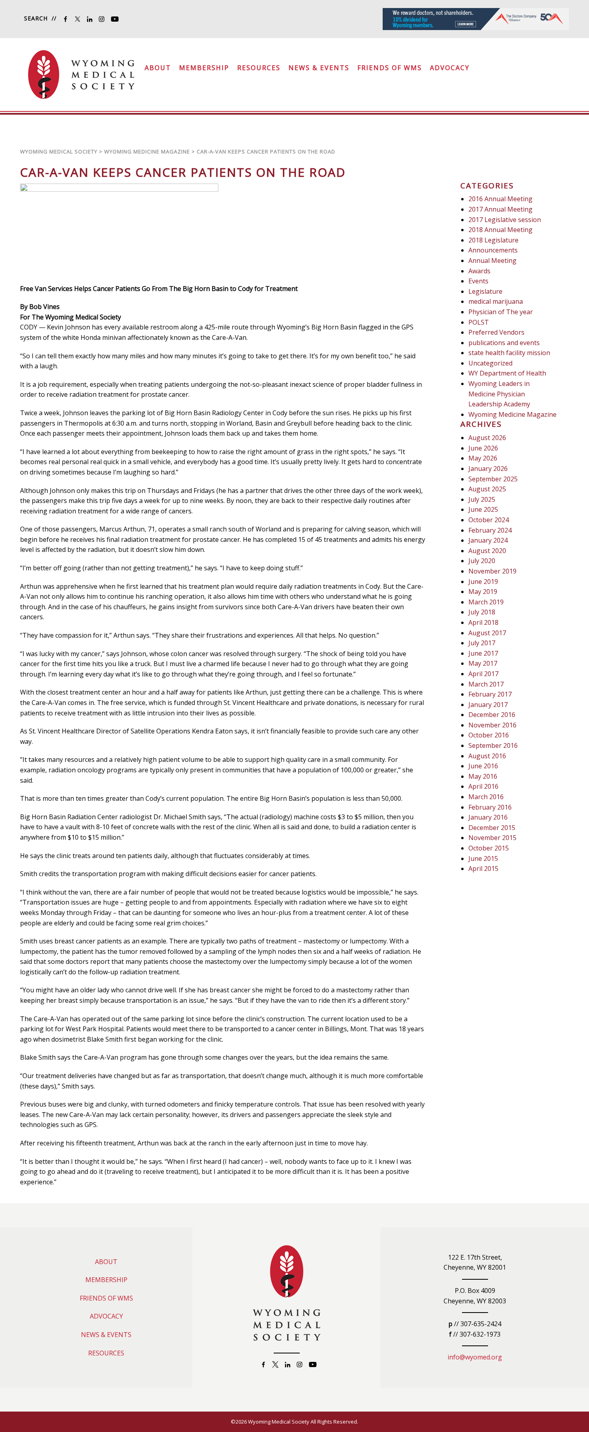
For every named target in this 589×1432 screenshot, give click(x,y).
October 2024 (488, 519)
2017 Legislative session (504, 219)
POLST (478, 322)
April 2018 (483, 622)
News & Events (318, 67)
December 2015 (491, 827)
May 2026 (482, 458)
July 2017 (481, 642)
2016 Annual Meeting (500, 198)
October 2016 (488, 735)
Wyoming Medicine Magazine (512, 414)
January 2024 (488, 540)
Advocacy (450, 67)
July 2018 (481, 612)
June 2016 (483, 765)
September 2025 (493, 479)
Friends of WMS (389, 67)
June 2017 (483, 653)
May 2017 (482, 663)
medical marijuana (495, 301)
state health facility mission (509, 352)
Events (478, 281)
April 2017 (483, 673)
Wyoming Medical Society (81, 74)
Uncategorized (490, 363)
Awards (479, 271)
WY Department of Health (507, 373)
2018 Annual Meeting (500, 229)
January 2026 (488, 468)
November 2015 (492, 837)
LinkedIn (89, 19)
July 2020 (481, 560)
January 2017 (488, 704)
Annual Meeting (492, 260)
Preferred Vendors (496, 332)
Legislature (485, 291)
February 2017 (490, 694)
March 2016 (486, 796)
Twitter (77, 19)
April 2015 (483, 868)
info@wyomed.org (475, 1357)
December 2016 (491, 714)
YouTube (115, 19)
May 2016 (482, 776)
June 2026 (483, 448)
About (158, 67)
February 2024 (490, 530)
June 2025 (483, 509)
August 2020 (487, 550)
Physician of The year (500, 311)
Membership (204, 67)
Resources (258, 67)
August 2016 (487, 755)
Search (36, 18)
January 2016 (488, 817)
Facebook (65, 19)
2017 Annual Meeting (500, 209)
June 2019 (483, 581)
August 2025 (487, 489)
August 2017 (487, 632)
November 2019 (492, 571)
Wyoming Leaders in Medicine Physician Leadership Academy (499, 393)
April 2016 (483, 786)
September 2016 (493, 745)
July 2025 (481, 499)
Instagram (101, 19)
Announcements (493, 250)
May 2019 (482, 591)
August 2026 (487, 437)
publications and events (504, 342)
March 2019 (486, 602)
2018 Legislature (493, 240)
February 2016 (490, 807)
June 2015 (483, 858)
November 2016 (492, 725)
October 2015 (488, 848)
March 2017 (486, 684)
